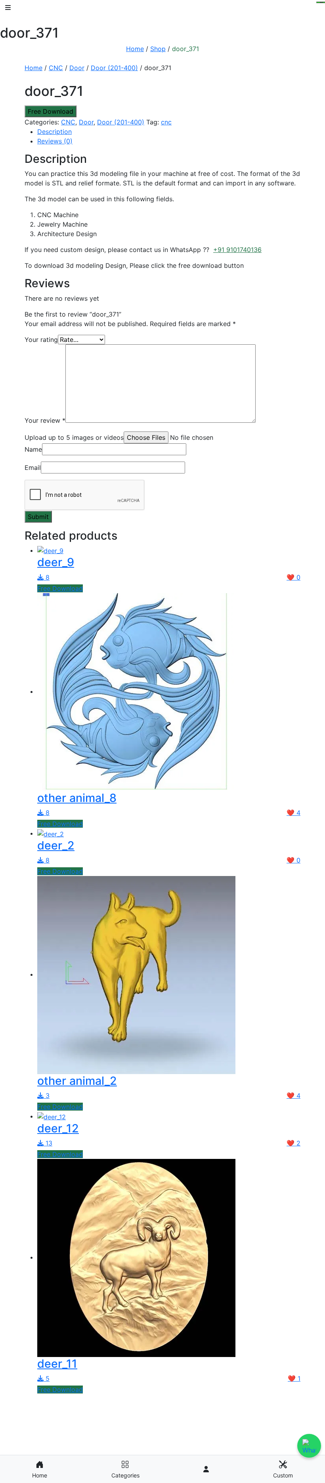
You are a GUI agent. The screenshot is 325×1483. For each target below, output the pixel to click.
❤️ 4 (293, 813)
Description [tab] (54, 132)
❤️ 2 (293, 1143)
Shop (158, 49)
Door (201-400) (114, 68)
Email (33, 467)
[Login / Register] (206, 1469)
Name (33, 449)
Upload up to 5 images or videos (74, 437)
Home (135, 49)
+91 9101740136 (237, 250)
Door (76, 68)
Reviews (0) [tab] (55, 141)
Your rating (41, 340)
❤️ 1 (294, 1378)
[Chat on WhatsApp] (309, 1446)
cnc (166, 122)
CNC (56, 68)
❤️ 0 (293, 577)
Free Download (50, 111)
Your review (45, 420)
